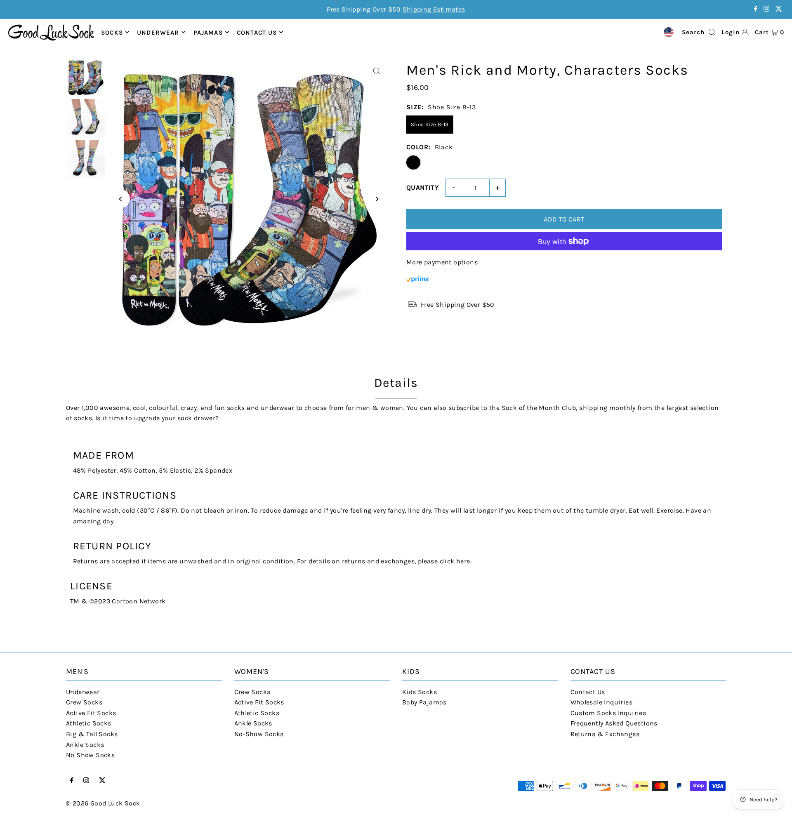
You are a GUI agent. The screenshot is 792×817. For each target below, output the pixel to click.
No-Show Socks (259, 734)
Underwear (158, 32)
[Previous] (120, 199)
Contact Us (587, 692)
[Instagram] (766, 9)
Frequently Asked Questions (614, 723)
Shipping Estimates (434, 9)
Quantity (422, 187)
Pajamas (208, 32)
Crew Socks (84, 702)
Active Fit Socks (91, 713)
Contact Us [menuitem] (257, 32)
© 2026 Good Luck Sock (103, 803)
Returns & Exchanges (605, 734)
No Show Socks (90, 755)
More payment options (442, 262)
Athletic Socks (88, 723)
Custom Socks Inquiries (608, 713)
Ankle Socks (85, 745)
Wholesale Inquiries (601, 702)
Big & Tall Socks (92, 734)
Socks (112, 32)
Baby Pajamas (424, 702)
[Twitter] (779, 9)
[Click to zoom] (376, 71)
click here (455, 561)
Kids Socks (419, 692)
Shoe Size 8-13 (430, 124)
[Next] (376, 199)
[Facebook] (755, 9)
